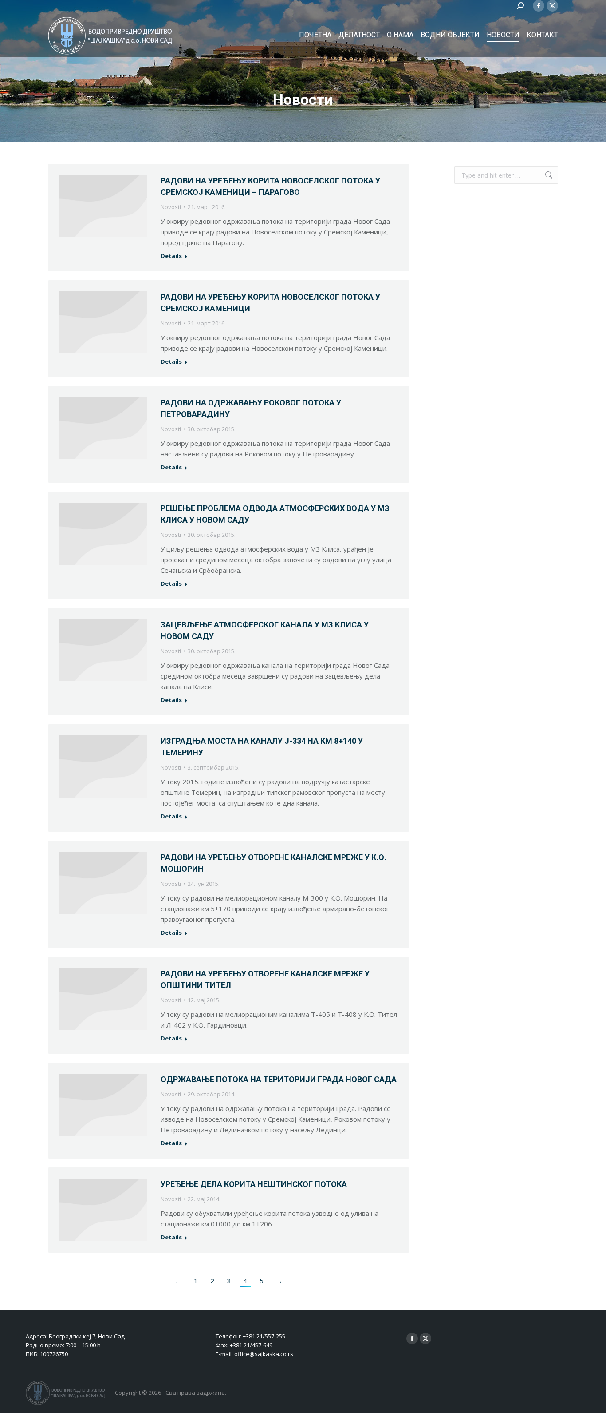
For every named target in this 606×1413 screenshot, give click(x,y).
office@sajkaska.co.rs (263, 1354)
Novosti (171, 207)
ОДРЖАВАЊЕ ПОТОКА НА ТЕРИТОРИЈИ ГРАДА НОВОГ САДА (279, 1079)
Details (171, 256)
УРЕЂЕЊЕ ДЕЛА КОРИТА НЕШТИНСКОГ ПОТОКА (254, 1184)
